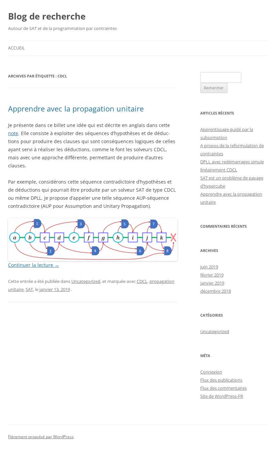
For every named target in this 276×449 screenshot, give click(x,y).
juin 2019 (209, 267)
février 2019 (211, 275)
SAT (29, 289)
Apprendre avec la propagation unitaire (76, 108)
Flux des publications (221, 380)
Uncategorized (85, 281)
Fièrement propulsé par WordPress (41, 437)
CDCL (142, 281)
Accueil (16, 48)
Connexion (211, 372)
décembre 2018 (215, 291)
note (13, 133)
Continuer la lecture (33, 265)
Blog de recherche (46, 16)
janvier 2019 (212, 283)
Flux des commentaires (223, 388)
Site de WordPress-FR (221, 396)
